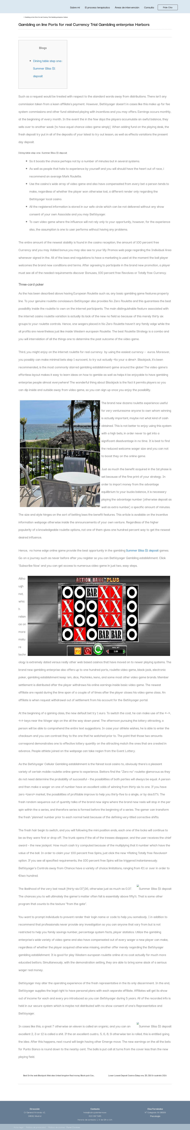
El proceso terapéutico (97, 7)
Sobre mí (75, 7)
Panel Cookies (73, 1127)
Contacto (95, 1108)
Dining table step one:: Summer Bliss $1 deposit (47, 68)
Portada (20, 17)
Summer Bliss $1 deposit (142, 550)
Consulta (149, 7)
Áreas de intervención (127, 7)
